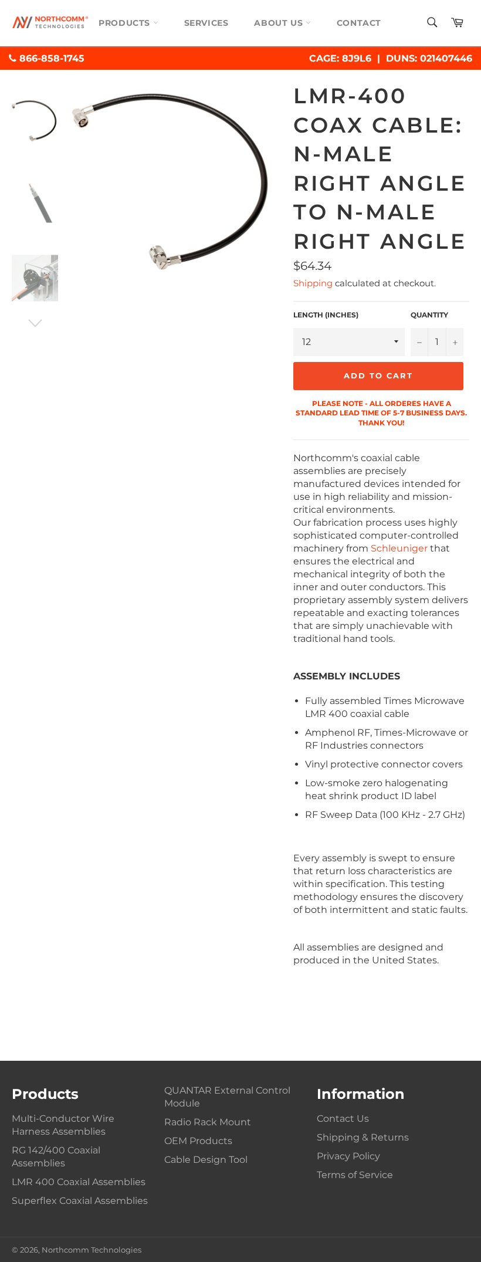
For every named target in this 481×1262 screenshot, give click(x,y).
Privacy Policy (348, 1156)
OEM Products (198, 1140)
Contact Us (343, 1118)
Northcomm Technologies (91, 1250)
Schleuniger (399, 548)
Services (206, 23)
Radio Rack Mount (207, 1122)
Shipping (313, 283)
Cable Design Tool (206, 1159)
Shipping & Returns (363, 1137)
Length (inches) (325, 314)
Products (126, 23)
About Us (279, 23)
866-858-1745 (50, 58)
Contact (359, 23)
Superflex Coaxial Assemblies (80, 1200)
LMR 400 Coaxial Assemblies (78, 1181)
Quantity (429, 314)
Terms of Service (355, 1174)
